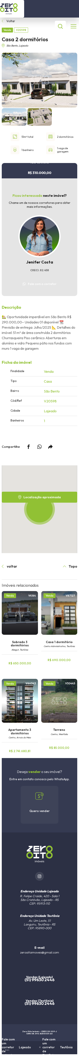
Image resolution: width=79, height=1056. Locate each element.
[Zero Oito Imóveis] (12, 9)
